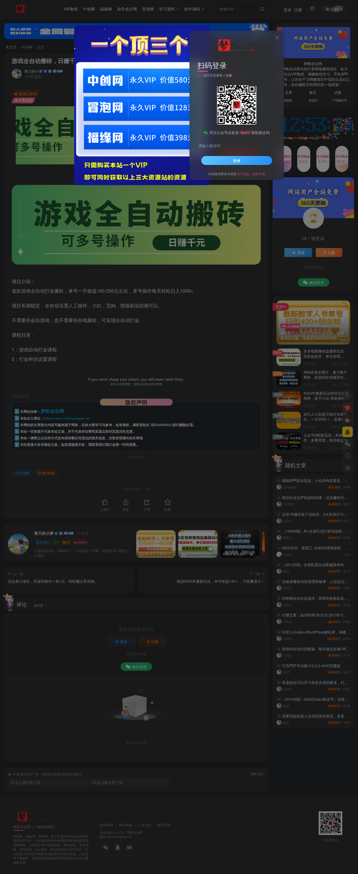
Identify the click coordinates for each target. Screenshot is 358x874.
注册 (229, 75)
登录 (236, 160)
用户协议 (243, 173)
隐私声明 (258, 173)
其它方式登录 (213, 75)
